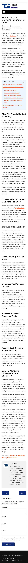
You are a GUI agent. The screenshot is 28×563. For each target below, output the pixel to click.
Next (21, 493)
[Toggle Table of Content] (23, 82)
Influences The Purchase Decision (12, 95)
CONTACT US (13, 558)
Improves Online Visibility (10, 90)
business (13, 36)
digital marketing (20, 208)
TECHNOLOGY (6, 29)
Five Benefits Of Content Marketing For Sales (13, 87)
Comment (5, 507)
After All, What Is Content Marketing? (13, 84)
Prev (6, 493)
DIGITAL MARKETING (8, 28)
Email (4, 523)
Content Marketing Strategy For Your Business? (12, 106)
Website (4, 531)
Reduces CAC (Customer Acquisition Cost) (13, 101)
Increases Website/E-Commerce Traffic (13, 98)
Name (4, 516)
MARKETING (18, 28)
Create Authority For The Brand (11, 93)
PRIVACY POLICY (17, 560)
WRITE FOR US (6, 560)
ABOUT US (5, 558)
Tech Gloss (6, 26)
